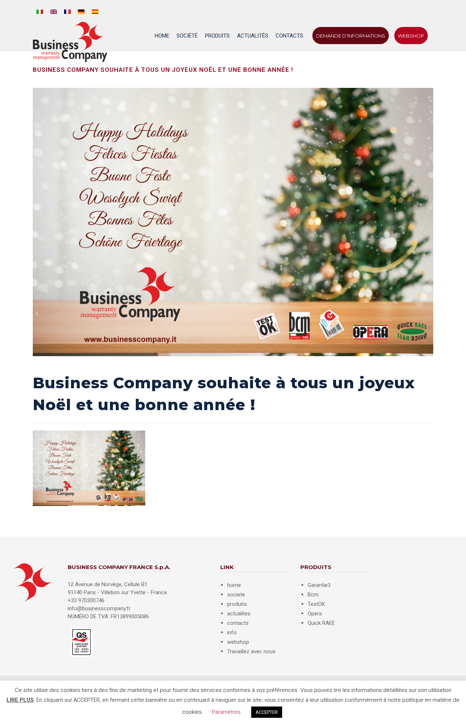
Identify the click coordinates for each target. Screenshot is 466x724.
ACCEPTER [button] (267, 712)
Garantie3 (319, 585)
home (234, 585)
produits (237, 604)
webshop (238, 642)
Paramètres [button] (226, 712)
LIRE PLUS (20, 700)
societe (236, 594)
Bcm (313, 594)
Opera (315, 613)
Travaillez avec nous (251, 651)
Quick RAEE (321, 623)
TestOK (316, 604)
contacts (238, 623)
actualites (238, 613)
